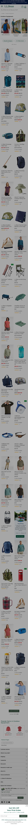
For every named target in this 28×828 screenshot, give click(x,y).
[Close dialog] (26, 805)
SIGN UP (23, 816)
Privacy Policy (14, 823)
